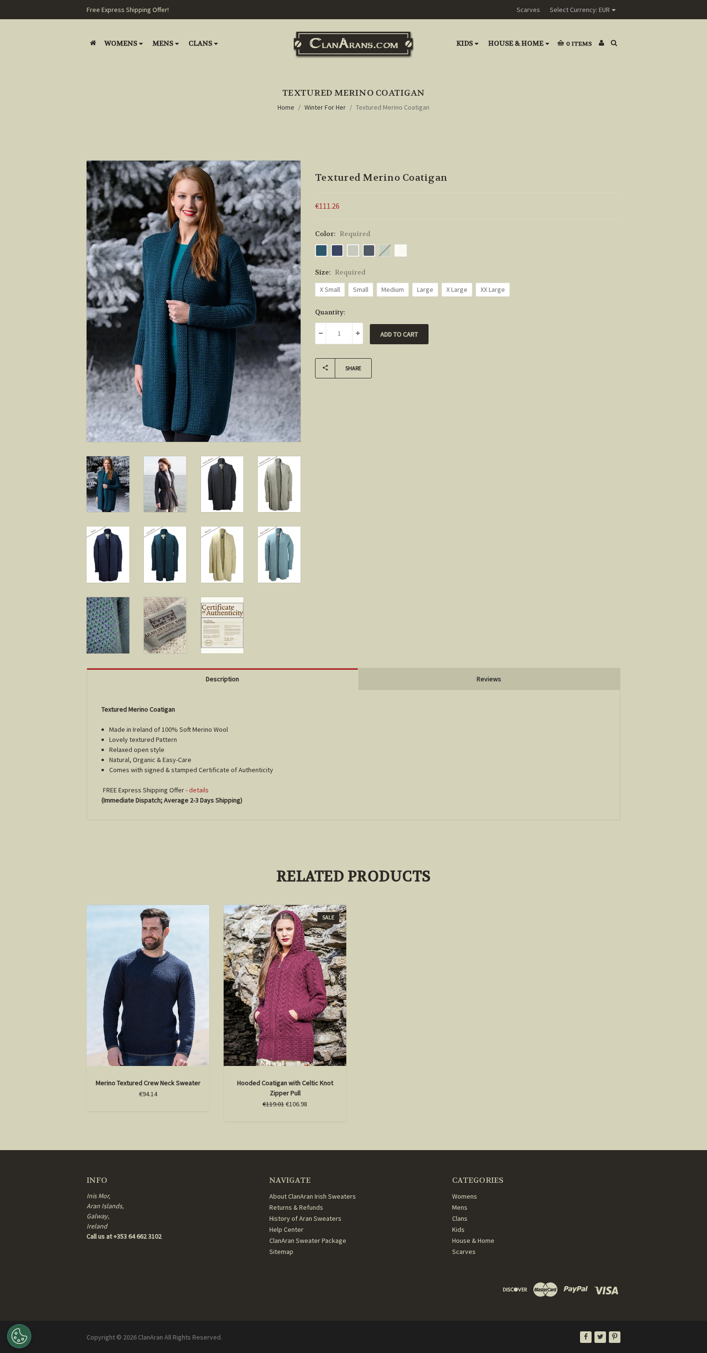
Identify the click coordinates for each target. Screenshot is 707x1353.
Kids (464, 43)
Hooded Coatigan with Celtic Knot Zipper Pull (285, 1087)
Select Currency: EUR (580, 9)
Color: (342, 233)
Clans (200, 43)
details (199, 790)
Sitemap (281, 1251)
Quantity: (330, 312)
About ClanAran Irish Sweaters (312, 1196)
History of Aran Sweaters (305, 1218)
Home (286, 107)
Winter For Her (325, 107)
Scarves (528, 9)
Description (222, 679)
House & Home (515, 43)
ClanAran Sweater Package (307, 1240)
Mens (162, 43)
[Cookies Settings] (19, 1336)
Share (353, 368)
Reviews (489, 679)
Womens (120, 43)
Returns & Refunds (296, 1207)
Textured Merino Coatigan (392, 107)
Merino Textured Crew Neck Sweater (148, 1082)
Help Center (286, 1229)
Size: (340, 272)
